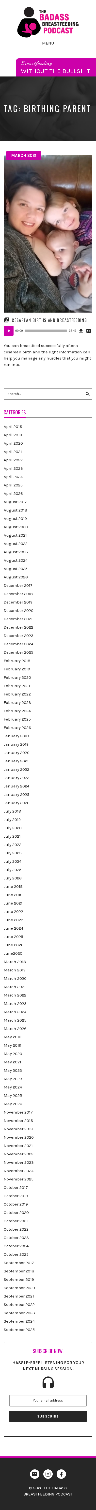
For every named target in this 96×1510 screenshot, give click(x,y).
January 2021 (16, 760)
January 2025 (16, 794)
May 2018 (12, 1036)
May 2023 (13, 1078)
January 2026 (17, 802)
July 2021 (12, 836)
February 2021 (17, 685)
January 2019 (16, 744)
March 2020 (15, 978)
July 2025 (12, 869)
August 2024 (16, 560)
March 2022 (15, 995)
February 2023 (17, 702)
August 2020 (16, 526)
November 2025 (18, 1179)
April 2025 (13, 485)
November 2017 (18, 1112)
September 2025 (19, 1329)
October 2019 (16, 1204)
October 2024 (16, 1245)
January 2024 (16, 786)
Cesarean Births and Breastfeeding (49, 320)
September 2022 (19, 1304)
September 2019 (19, 1279)
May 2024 (13, 1087)
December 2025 (18, 652)
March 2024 (15, 1011)
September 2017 (19, 1262)
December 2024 (18, 643)
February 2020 (17, 677)
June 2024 (13, 928)
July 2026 (13, 878)
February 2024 (17, 710)
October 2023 (16, 1237)
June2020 (13, 953)
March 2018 (15, 961)
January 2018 (16, 735)
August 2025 (16, 568)
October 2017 (16, 1187)
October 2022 (16, 1229)
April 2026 (13, 493)
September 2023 (19, 1312)
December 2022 (18, 627)
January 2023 (17, 777)
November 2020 (19, 1137)
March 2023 (15, 1003)
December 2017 (18, 585)
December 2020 (18, 610)
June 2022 (13, 911)
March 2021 (23, 155)
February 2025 (17, 719)
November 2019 (18, 1128)
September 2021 (19, 1296)
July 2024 (12, 861)
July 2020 (13, 827)
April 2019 (13, 434)
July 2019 (12, 819)
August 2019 (15, 518)
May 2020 (13, 1053)
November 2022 (18, 1153)
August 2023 (16, 551)
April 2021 (13, 451)
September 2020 (19, 1287)
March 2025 (15, 1020)
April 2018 (13, 426)
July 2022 (12, 844)
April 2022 (13, 459)
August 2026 (16, 576)
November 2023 (19, 1162)
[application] (48, 331)
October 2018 (16, 1195)
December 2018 (18, 593)
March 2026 (15, 1028)
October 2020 (16, 1212)
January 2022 (16, 769)
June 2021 (13, 903)
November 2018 (18, 1120)
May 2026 (13, 1103)
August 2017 (15, 501)
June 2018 (13, 886)
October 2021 (16, 1220)
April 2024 (13, 476)
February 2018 (17, 660)
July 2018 (12, 811)
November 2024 (18, 1170)
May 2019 (12, 1045)
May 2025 (13, 1095)
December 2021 (18, 618)
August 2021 (15, 535)
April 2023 (13, 468)
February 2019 (17, 668)
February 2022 (17, 694)
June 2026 (13, 944)
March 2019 (15, 969)
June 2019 (13, 894)
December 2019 (18, 602)
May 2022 (13, 1070)
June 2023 (13, 919)
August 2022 (16, 543)
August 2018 (15, 510)
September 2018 (19, 1270)
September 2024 (19, 1321)
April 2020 (13, 443)
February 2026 (17, 727)
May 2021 (12, 1061)
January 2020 (17, 752)
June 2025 (13, 936)
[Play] (9, 331)
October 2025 (16, 1254)
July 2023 (13, 852)
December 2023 (18, 635)
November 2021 (18, 1145)
